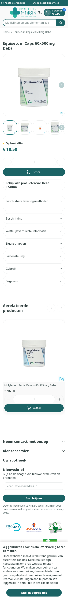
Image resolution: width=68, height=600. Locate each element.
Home (6, 32)
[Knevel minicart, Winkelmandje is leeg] (47, 12)
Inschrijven (34, 498)
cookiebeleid (49, 583)
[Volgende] (61, 85)
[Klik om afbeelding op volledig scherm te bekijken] (34, 85)
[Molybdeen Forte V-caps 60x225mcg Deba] (34, 351)
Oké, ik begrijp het (34, 593)
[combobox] (29, 22)
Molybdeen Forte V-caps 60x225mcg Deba (30, 385)
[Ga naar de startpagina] (23, 12)
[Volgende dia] (61, 308)
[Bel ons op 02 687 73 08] (40, 12)
